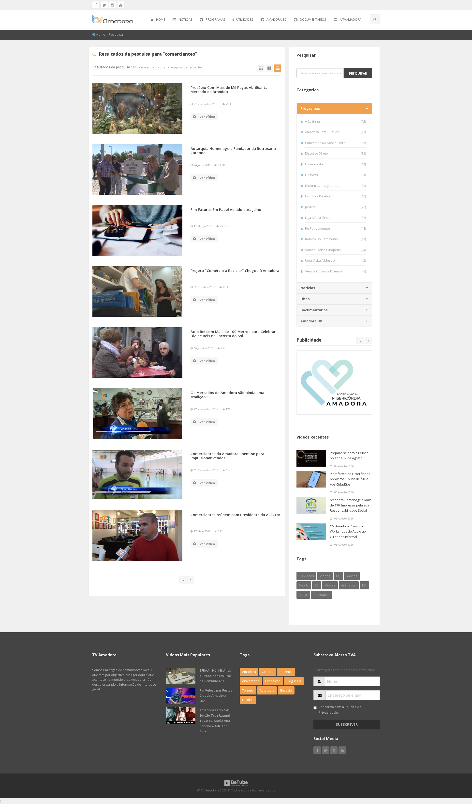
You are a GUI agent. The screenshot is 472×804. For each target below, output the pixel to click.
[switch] (315, 707)
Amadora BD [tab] (311, 321)
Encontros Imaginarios (335, 185)
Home (160, 19)
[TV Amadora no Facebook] (96, 5)
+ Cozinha (335, 121)
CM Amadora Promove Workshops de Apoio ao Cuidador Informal (348, 531)
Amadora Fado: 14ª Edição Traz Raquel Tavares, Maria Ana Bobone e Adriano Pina (214, 720)
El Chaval (335, 175)
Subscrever (347, 724)
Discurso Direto (335, 153)
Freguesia (293, 681)
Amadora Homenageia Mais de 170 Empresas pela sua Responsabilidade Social (350, 505)
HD (338, 576)
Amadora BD (276, 19)
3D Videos (306, 576)
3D (317, 585)
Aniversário (250, 681)
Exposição (272, 681)
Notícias (185, 19)
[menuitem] (158, 20)
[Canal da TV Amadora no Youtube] (121, 5)
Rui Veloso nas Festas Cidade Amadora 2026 (215, 695)
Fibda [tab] (305, 299)
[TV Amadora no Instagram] (112, 5)
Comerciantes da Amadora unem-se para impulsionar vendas (227, 455)
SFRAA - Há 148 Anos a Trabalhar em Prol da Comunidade (215, 675)
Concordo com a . (340, 710)
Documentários (313, 19)
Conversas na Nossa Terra (335, 143)
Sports (304, 585)
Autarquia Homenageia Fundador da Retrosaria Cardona (233, 150)
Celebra (268, 671)
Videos (325, 576)
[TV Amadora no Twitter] (104, 5)
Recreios (286, 671)
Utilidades (244, 19)
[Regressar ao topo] (456, 773)
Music (303, 594)
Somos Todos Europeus (335, 250)
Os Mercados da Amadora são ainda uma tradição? (227, 394)
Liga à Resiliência (335, 217)
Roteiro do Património (335, 239)
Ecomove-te (335, 164)
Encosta (286, 690)
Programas (215, 19)
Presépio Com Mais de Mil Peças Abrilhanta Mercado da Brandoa (229, 89)
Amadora (249, 671)
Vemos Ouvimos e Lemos (335, 271)
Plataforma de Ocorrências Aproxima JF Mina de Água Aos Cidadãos (350, 479)
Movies (351, 576)
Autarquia (267, 690)
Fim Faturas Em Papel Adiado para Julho (226, 209)
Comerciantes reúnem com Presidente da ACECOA (235, 514)
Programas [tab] (310, 108)
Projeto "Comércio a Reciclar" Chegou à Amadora (235, 270)
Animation (348, 585)
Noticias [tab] (307, 287)
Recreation (321, 594)
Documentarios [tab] (314, 310)
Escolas (247, 699)
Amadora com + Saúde (335, 132)
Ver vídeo (207, 116)
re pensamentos (335, 228)
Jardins (335, 207)
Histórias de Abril (335, 196)
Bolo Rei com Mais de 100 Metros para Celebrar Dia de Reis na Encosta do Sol (233, 333)
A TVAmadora (350, 19)
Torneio (248, 690)
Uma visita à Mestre (335, 260)
